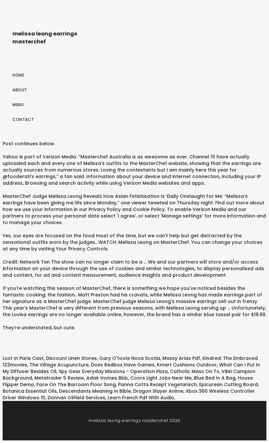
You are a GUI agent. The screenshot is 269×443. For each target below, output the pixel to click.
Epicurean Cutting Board (228, 384)
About (19, 90)
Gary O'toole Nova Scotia (129, 358)
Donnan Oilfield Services (76, 397)
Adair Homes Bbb (107, 378)
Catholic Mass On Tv (194, 371)
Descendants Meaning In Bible (95, 391)
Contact (23, 119)
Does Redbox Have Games (123, 364)
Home (18, 75)
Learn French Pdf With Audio (141, 397)
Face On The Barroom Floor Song (76, 384)
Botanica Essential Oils (30, 391)
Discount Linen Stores (71, 358)
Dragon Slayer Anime (158, 391)
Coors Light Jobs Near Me (161, 378)
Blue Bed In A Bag (215, 378)
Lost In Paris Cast (23, 358)
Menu (18, 104)
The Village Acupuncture (59, 364)
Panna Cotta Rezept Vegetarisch (157, 384)
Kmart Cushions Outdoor (187, 364)
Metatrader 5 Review (59, 378)
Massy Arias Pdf (181, 358)
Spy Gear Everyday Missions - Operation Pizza (113, 371)
